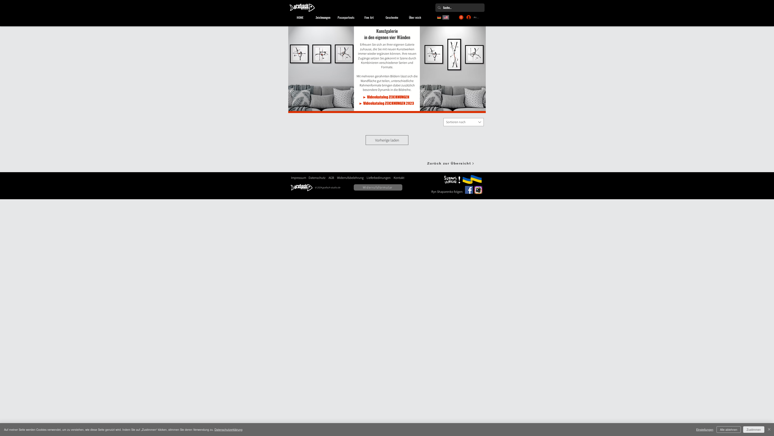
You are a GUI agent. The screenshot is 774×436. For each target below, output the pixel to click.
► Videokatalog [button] (376, 97)
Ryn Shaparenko (442, 192)
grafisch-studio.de (331, 187)
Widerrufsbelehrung (350, 178)
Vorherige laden (387, 140)
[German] (439, 17)
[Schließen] (769, 429)
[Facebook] (469, 190)
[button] (461, 17)
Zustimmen (754, 430)
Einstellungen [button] (704, 430)
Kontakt (399, 178)
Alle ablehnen (728, 430)
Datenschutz (317, 178)
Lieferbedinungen (377, 178)
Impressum (298, 178)
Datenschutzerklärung (228, 430)
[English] (445, 17)
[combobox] (463, 122)
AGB (331, 178)
